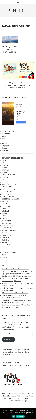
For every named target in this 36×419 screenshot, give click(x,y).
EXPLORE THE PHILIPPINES (12, 158)
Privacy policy (20, 416)
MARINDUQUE (7, 228)
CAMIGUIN (6, 177)
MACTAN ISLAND (8, 196)
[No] (34, 414)
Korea (4, 138)
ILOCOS (5, 201)
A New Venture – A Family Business (15, 293)
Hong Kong (6, 133)
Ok (13, 416)
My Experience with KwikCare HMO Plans (17, 274)
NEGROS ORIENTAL (9, 230)
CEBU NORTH (7, 192)
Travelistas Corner (9, 252)
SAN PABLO (6, 223)
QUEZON (5, 237)
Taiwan (4, 148)
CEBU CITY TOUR (8, 189)
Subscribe (8, 339)
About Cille (6, 255)
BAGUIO (5, 160)
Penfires (18, 10)
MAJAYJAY (6, 213)
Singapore (6, 146)
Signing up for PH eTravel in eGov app (16, 276)
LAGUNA (5, 204)
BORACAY (6, 172)
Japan (4, 136)
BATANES (5, 165)
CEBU (4, 182)
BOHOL (5, 168)
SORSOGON (6, 245)
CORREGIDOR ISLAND (10, 199)
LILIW (4, 208)
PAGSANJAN (6, 221)
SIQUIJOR (5, 242)
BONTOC (5, 170)
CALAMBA (6, 206)
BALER (4, 163)
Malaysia (5, 143)
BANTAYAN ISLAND (9, 184)
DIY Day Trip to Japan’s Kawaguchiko (9, 49)
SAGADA (5, 240)
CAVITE (5, 180)
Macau (4, 141)
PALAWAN (6, 233)
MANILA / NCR (7, 225)
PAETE (4, 218)
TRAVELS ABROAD (9, 131)
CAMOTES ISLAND (9, 187)
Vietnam (5, 150)
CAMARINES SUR (8, 175)
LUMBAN (5, 211)
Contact (5, 257)
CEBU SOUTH (7, 194)
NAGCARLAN (7, 216)
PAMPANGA (6, 235)
